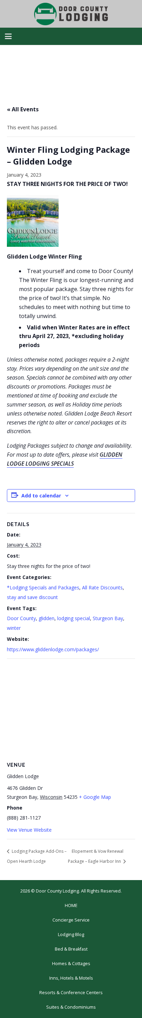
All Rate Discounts (102, 587)
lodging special (73, 618)
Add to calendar (41, 495)
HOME (71, 905)
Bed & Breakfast (71, 949)
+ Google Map (95, 797)
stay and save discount (32, 597)
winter (14, 628)
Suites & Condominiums (71, 1007)
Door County (21, 618)
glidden (46, 618)
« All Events (23, 109)
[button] (8, 36)
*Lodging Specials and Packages (43, 587)
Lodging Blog (71, 934)
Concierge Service (71, 920)
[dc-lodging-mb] (71, 14)
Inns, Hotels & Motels (71, 978)
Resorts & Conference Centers (71, 993)
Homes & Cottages (71, 963)
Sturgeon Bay (108, 618)
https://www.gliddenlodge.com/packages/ (53, 649)
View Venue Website (29, 829)
